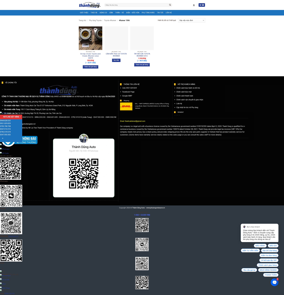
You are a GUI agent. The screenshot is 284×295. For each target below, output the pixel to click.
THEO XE (94, 13)
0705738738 (10, 293)
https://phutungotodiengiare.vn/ (23, 124)
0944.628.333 (5, 121)
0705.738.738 (5, 126)
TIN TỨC (160, 13)
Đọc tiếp (116, 60)
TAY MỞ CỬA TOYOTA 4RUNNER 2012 (142, 55)
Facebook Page (128, 92)
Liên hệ (179, 104)
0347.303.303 (5, 135)
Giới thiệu (84, 13)
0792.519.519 (5, 132)
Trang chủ (82, 20)
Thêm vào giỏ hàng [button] (90, 67)
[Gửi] (170, 5)
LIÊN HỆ (169, 13)
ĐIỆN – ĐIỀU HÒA (132, 13)
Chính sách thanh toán (184, 96)
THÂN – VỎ (119, 13)
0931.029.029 (5, 123)
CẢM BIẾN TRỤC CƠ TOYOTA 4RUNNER (116, 55)
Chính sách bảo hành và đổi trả (188, 88)
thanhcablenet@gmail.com (135, 121)
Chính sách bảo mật (184, 92)
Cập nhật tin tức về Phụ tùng (187, 107)
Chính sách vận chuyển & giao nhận (189, 100)
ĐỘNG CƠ (103, 13)
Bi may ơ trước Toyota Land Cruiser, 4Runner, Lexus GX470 (91, 56)
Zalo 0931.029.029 (129, 88)
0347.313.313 (5, 129)
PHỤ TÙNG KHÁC (148, 13)
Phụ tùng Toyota (95, 20)
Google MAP (127, 96)
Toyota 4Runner (110, 20)
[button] (194, 5)
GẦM (111, 13)
